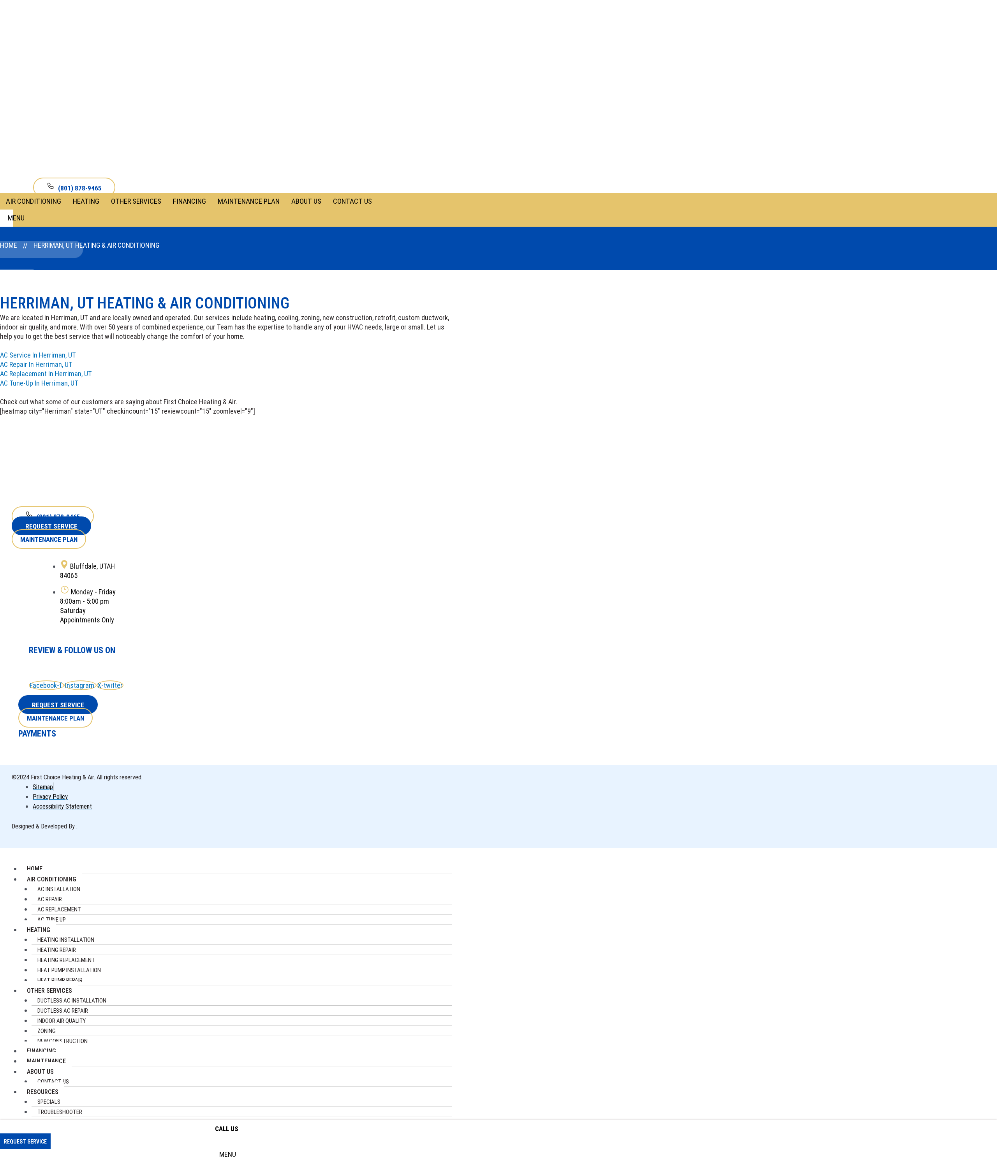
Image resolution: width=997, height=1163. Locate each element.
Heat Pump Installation (69, 970)
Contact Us (352, 201)
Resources (42, 1092)
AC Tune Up (51, 919)
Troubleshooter (59, 1111)
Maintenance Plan (249, 201)
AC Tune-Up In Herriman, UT (39, 383)
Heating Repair (56, 949)
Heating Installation (65, 939)
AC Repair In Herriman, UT (36, 364)
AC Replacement (59, 909)
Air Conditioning (33, 201)
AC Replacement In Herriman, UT (46, 374)
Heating (86, 201)
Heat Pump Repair (60, 980)
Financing (189, 201)
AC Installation (58, 889)
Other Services (136, 201)
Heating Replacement (66, 960)
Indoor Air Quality (61, 1020)
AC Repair (49, 899)
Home (8, 245)
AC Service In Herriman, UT (38, 355)
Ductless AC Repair (62, 1010)
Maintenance (46, 1061)
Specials (48, 1101)
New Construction (62, 1041)
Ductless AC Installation (71, 1000)
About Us (306, 201)
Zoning (46, 1030)
